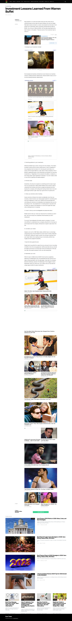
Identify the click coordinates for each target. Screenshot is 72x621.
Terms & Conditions (34, 1)
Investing (18, 1)
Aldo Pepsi (7, 613)
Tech (22, 1)
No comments (8, 14)
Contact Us (46, 1)
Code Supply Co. (15, 618)
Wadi (38, 543)
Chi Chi (38, 524)
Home (11, 1)
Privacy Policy (27, 1)
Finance (14, 1)
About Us (52, 1)
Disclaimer (41, 1)
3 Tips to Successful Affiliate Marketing (18, 511)
